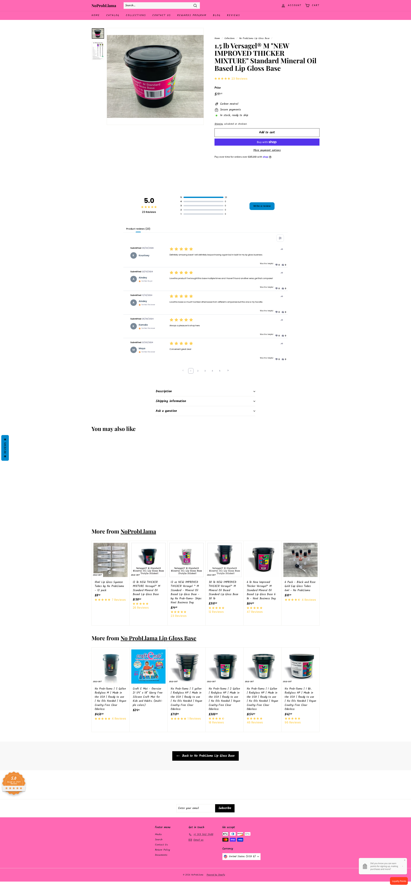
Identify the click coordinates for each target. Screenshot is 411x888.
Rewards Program (191, 15)
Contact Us (161, 15)
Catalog (112, 15)
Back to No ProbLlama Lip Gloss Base (208, 755)
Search (159, 840)
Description (164, 391)
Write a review (262, 206)
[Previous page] (183, 371)
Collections (136, 15)
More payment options (267, 150)
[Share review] (282, 249)
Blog (217, 15)
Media (158, 834)
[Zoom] (155, 76)
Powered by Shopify (216, 875)
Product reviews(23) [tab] (138, 228)
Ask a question (166, 411)
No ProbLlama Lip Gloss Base (254, 38)
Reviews (233, 15)
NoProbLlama (104, 5)
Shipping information (171, 401)
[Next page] (228, 371)
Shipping (218, 124)
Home (96, 15)
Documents (161, 855)
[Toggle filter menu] (280, 238)
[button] (277, 264)
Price (217, 88)
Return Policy (162, 850)
